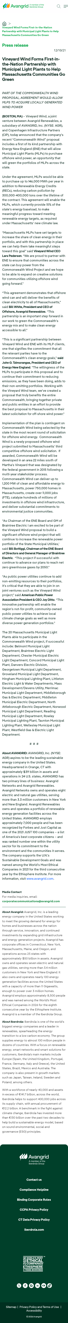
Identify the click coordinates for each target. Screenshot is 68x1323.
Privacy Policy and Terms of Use (40, 1307)
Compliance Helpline (34, 1189)
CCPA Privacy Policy (34, 1209)
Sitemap (11, 1307)
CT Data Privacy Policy (34, 1219)
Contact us (34, 1179)
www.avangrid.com (39, 878)
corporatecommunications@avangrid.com (31, 901)
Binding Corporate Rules (34, 1199)
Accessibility (34, 1310)
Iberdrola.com (34, 1229)
